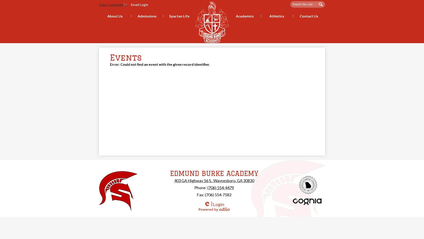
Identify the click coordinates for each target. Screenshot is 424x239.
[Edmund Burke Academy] (212, 22)
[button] (115, 16)
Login (214, 204)
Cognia (308, 202)
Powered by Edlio (214, 209)
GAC (308, 185)
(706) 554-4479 (220, 187)
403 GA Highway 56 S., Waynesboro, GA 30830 (214, 180)
